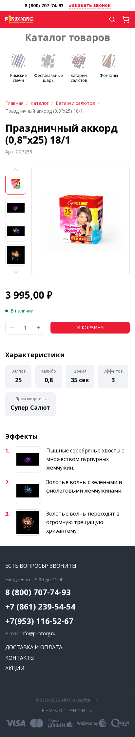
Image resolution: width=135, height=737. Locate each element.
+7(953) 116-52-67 (39, 621)
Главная (14, 103)
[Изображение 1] (15, 184)
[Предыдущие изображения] (16, 169)
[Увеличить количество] (38, 327)
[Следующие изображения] (16, 272)
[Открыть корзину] (126, 19)
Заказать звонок (90, 5)
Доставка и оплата (33, 647)
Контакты (20, 657)
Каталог (39, 103)
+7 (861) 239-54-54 (40, 606)
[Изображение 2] (15, 207)
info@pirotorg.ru (38, 633)
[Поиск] (112, 19)
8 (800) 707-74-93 (44, 5)
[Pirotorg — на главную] (19, 19)
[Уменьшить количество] (12, 327)
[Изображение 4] (15, 254)
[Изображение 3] (15, 231)
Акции (15, 668)
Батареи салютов (75, 103)
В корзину (90, 327)
